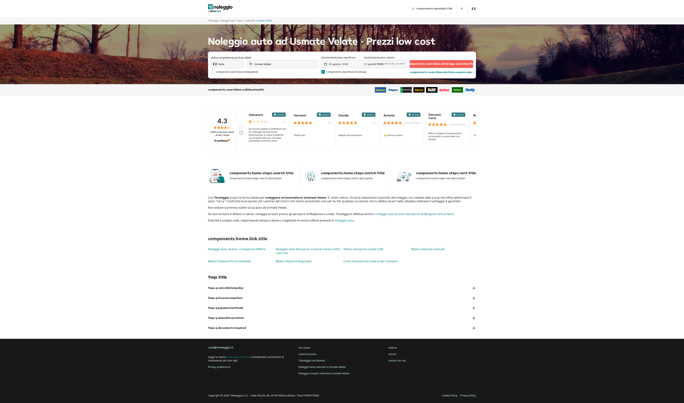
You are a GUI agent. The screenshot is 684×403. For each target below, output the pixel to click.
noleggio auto (344, 220)
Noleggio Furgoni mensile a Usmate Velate (323, 373)
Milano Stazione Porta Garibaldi (229, 261)
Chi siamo (304, 347)
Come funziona (307, 354)
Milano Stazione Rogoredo (294, 261)
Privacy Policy (468, 395)
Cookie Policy (449, 395)
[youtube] (241, 384)
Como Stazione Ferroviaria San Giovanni (370, 261)
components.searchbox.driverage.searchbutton (441, 64)
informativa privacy (238, 357)
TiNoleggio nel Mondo (311, 360)
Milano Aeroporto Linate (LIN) (363, 249)
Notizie (392, 347)
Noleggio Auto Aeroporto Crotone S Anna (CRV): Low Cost (308, 251)
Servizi (392, 354)
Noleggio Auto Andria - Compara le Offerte (236, 249)
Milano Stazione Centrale (428, 249)
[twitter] (221, 384)
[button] (241, 127)
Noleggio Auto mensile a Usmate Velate (322, 367)
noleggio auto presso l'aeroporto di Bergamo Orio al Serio (414, 214)
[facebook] (211, 384)
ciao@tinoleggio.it (220, 347)
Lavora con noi (397, 360)
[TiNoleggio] (220, 8)
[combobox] (227, 64)
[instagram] (231, 384)
